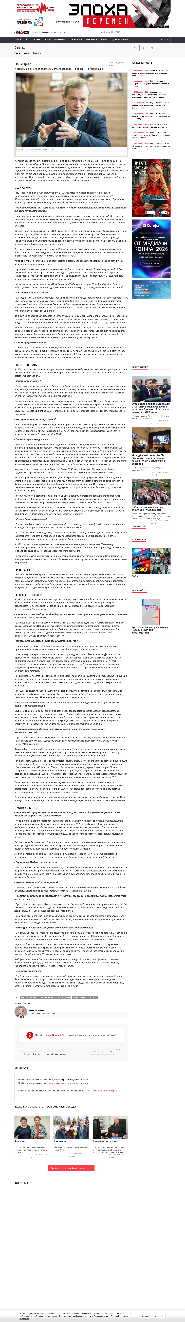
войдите (53, 1079)
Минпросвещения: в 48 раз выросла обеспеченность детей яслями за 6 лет (151, 146)
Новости (17, 40)
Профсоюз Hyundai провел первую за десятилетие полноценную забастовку (151, 116)
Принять (145, 1316)
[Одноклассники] (144, 47)
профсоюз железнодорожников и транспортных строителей (46, 997)
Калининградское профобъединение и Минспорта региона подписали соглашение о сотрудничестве (149, 94)
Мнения (37, 40)
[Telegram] (152, 47)
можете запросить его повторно (101, 1090)
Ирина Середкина (36, 1010)
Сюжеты (47, 40)
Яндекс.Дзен (59, 1035)
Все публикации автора (56, 1054)
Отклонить (159, 1316)
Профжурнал (91, 40)
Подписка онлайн (119, 40)
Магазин (103, 40)
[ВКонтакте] (135, 47)
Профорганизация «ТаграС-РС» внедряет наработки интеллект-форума (150, 83)
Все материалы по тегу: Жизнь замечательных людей (71, 1169)
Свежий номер (75, 40)
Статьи (27, 40)
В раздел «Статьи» (32, 1054)
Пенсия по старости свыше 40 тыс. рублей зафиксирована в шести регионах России (151, 135)
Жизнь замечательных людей (85, 997)
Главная (17, 53)
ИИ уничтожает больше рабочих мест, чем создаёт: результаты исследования (150, 105)
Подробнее (24, 1319)
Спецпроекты (59, 40)
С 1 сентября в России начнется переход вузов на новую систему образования (150, 73)
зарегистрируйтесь (70, 1079)
